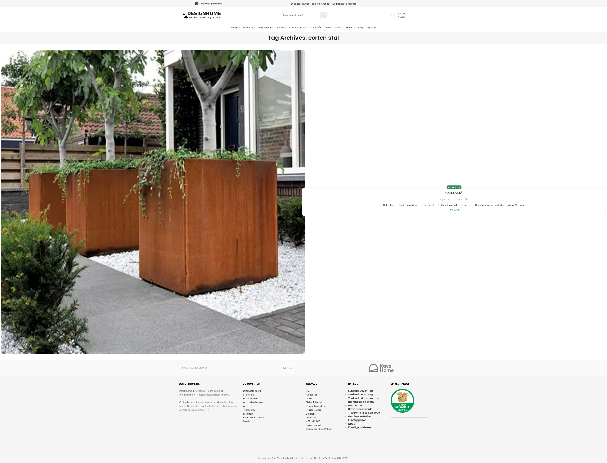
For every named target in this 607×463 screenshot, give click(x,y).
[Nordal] (225, 368)
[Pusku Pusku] (194, 368)
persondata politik (252, 390)
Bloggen (310, 413)
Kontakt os (311, 394)
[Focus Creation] (412, 368)
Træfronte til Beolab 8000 (364, 412)
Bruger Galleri (313, 409)
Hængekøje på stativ (361, 401)
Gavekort (311, 417)
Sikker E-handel (314, 402)
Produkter (454, 187)
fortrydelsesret (250, 398)
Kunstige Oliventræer (361, 391)
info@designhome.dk (211, 3)
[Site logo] (201, 14)
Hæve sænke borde (360, 409)
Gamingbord (356, 405)
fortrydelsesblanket (252, 402)
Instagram (247, 413)
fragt (245, 406)
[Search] (323, 15)
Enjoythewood (313, 425)
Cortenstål (454, 193)
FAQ (308, 390)
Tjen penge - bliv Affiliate (319, 428)
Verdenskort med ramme (363, 398)
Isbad (351, 423)
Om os (309, 398)
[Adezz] (287, 368)
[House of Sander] (319, 368)
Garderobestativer (359, 416)
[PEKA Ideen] (350, 368)
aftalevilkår (248, 394)
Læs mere (454, 210)
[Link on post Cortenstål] (153, 202)
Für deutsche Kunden (253, 417)
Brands (246, 421)
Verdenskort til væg (360, 394)
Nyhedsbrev (248, 409)
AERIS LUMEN (314, 421)
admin (460, 199)
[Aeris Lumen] (256, 368)
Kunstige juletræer (359, 427)
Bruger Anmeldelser (316, 406)
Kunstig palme (357, 420)
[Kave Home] (381, 368)
